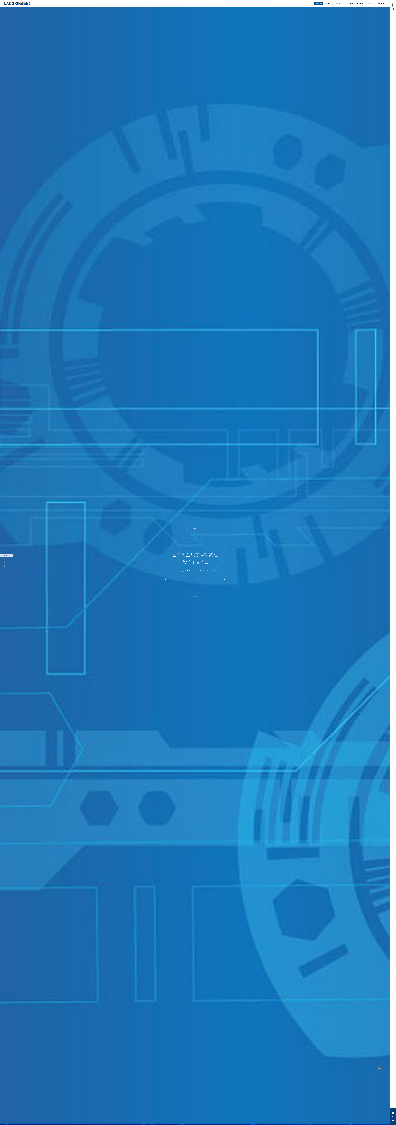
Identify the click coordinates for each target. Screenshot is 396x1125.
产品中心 (339, 3)
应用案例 (349, 3)
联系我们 (380, 3)
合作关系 (370, 3)
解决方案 (360, 3)
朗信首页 (319, 3)
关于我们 (329, 3)
